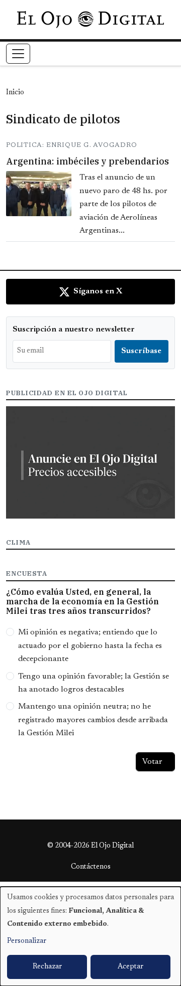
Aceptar (130, 966)
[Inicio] (90, 19)
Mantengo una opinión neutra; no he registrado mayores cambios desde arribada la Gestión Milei (93, 720)
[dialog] (90, 936)
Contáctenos (91, 867)
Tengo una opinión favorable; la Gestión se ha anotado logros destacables (93, 683)
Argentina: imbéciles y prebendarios (87, 161)
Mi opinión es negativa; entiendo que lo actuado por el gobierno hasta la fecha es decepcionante (90, 645)
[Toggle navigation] (18, 54)
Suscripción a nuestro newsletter (74, 329)
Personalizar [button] (26, 941)
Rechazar (47, 966)
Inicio (15, 92)
